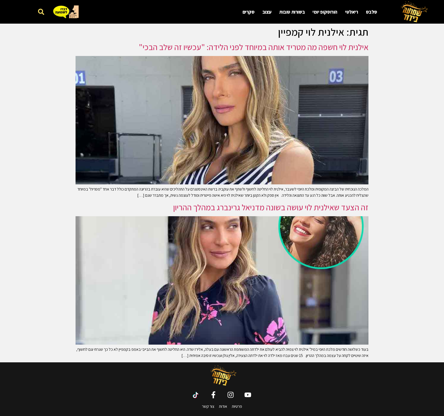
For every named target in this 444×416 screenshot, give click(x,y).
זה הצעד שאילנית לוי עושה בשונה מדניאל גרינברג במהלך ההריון (270, 207)
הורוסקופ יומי (324, 12)
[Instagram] (230, 394)
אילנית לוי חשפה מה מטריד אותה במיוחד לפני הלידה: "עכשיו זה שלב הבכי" (253, 47)
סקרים (249, 12)
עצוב (267, 12)
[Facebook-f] (213, 394)
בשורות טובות (292, 12)
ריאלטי (351, 12)
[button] (41, 11)
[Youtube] (247, 394)
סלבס (371, 12)
